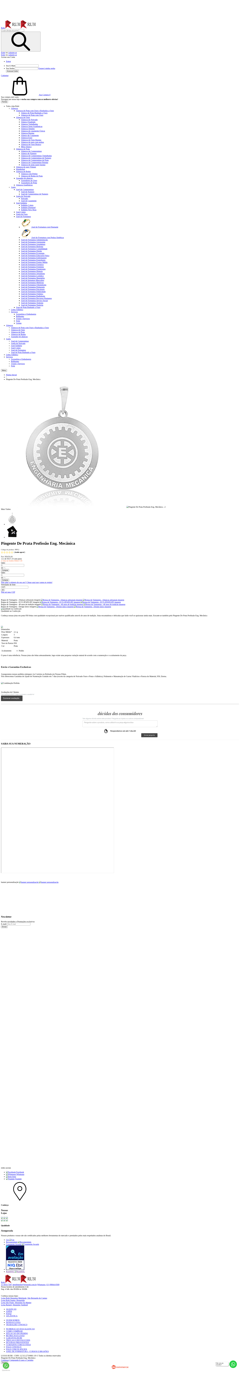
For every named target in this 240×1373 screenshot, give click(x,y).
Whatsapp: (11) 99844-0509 (48, 1285)
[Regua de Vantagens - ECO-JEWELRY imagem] (80, 602)
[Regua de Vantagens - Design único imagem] (73, 607)
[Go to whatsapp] (6, 1365)
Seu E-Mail (10, 66)
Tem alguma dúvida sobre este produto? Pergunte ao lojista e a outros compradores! (113, 718)
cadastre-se (12, 53)
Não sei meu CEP (8, 592)
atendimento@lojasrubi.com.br (24, 1285)
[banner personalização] (38, 882)
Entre (3, 53)
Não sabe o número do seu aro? (26, 582)
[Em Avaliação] (122, 1258)
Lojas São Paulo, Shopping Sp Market (16, 1303)
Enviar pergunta (149, 735)
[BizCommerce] (120, 1367)
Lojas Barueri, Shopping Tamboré (14, 1305)
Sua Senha (10, 68)
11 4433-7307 (6, 1285)
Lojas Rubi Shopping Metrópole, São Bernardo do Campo (24, 1298)
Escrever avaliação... (11, 698)
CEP (3, 587)
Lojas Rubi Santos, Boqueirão (13, 1300)
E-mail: (4, 924)
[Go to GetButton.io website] (6, 1370)
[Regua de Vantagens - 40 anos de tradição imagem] (83, 604)
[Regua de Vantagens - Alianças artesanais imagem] (82, 600)
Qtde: (3, 563)
